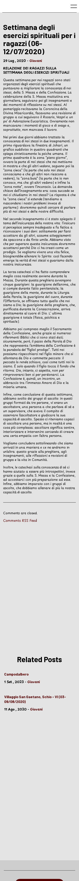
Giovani (35, 60)
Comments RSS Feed (20, 520)
